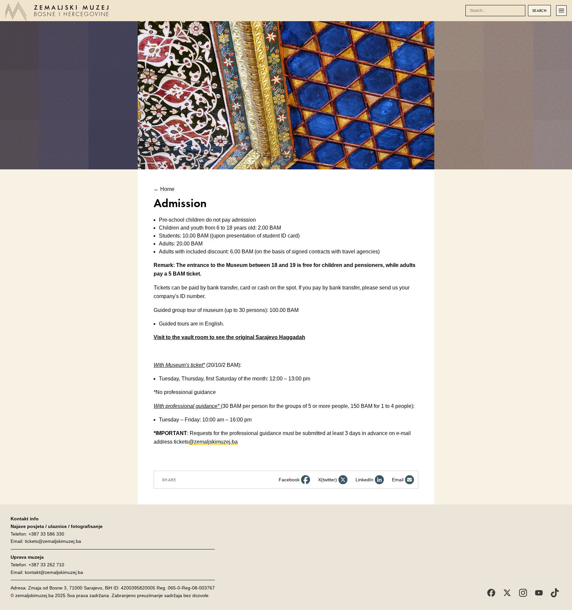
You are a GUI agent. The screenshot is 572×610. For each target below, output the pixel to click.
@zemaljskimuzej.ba (213, 442)
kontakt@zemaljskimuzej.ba (54, 572)
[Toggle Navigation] (561, 10)
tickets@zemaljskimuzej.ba (53, 541)
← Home (164, 189)
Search (539, 10)
